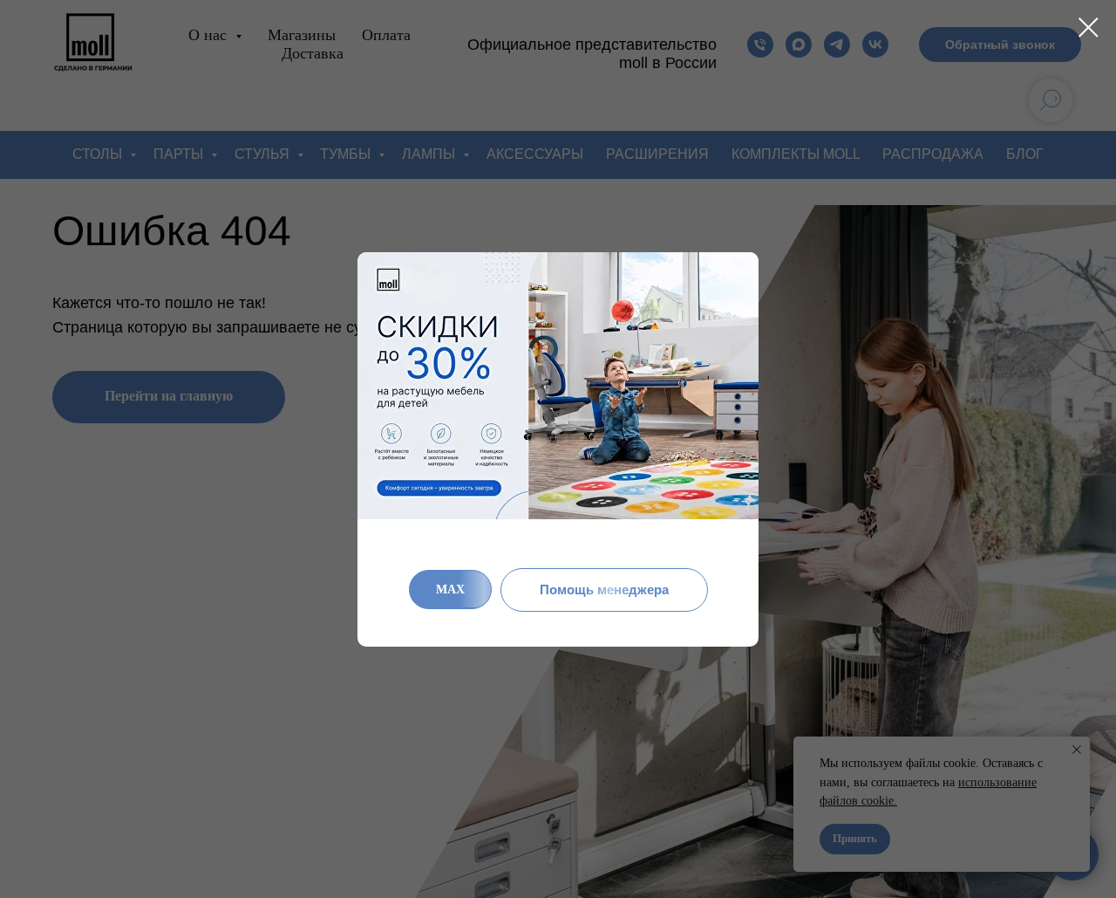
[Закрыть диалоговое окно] (1088, 27)
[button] (604, 590)
